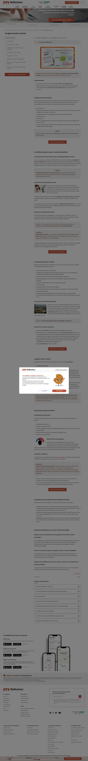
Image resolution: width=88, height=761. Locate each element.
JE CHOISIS (44, 390)
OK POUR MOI (59, 390)
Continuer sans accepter (60, 371)
